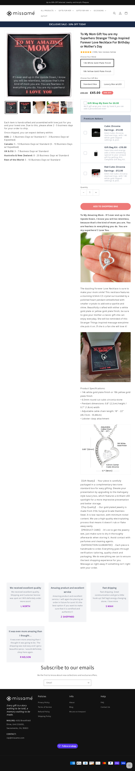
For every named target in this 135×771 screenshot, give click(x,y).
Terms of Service (45, 707)
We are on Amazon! (77, 711)
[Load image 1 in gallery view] (11, 107)
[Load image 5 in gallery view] (67, 107)
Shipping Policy (44, 716)
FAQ (102, 702)
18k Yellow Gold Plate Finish (97, 71)
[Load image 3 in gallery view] (39, 107)
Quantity (84, 187)
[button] (48, 10)
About (72, 702)
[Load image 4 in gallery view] (53, 107)
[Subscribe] (88, 683)
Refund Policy (44, 711)
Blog (71, 707)
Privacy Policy (43, 702)
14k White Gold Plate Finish (97, 63)
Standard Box (90, 84)
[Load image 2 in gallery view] (25, 107)
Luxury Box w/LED (113, 84)
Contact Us (105, 707)
